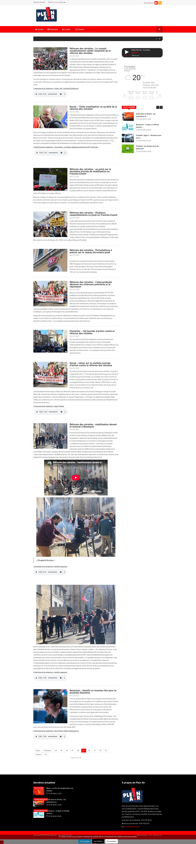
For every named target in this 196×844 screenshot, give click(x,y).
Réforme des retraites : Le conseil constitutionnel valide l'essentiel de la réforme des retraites (90, 51)
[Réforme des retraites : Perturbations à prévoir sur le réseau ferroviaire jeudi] (50, 260)
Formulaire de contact (131, 827)
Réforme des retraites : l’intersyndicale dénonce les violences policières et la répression (91, 284)
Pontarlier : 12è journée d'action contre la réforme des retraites (92, 332)
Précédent (47, 750)
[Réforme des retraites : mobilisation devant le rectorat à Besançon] (50, 436)
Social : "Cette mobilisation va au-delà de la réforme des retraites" (93, 107)
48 (78, 750)
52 (100, 750)
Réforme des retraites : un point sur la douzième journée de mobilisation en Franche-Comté (90, 171)
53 (106, 750)
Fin (46, 754)
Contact (81, 29)
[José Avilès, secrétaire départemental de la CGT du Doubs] (50, 117)
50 (89, 750)
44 (56, 750)
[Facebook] (156, 39)
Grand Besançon (40, 799)
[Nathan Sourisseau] (50, 706)
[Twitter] (159, 39)
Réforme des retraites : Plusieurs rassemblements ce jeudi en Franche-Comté (93, 213)
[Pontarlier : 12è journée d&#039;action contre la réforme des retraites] (50, 341)
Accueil (40, 29)
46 (67, 750)
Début (38, 750)
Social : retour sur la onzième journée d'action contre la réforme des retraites (91, 364)
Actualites (54, 29)
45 (61, 750)
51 (95, 750)
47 (73, 750)
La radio (67, 29)
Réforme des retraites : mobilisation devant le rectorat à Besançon (93, 425)
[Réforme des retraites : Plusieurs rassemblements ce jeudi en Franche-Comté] (50, 224)
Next (161, 107)
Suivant (38, 754)
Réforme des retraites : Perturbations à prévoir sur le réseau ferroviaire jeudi (91, 251)
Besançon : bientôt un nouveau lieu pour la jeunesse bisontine (93, 691)
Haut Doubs (38, 788)
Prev (157, 107)
